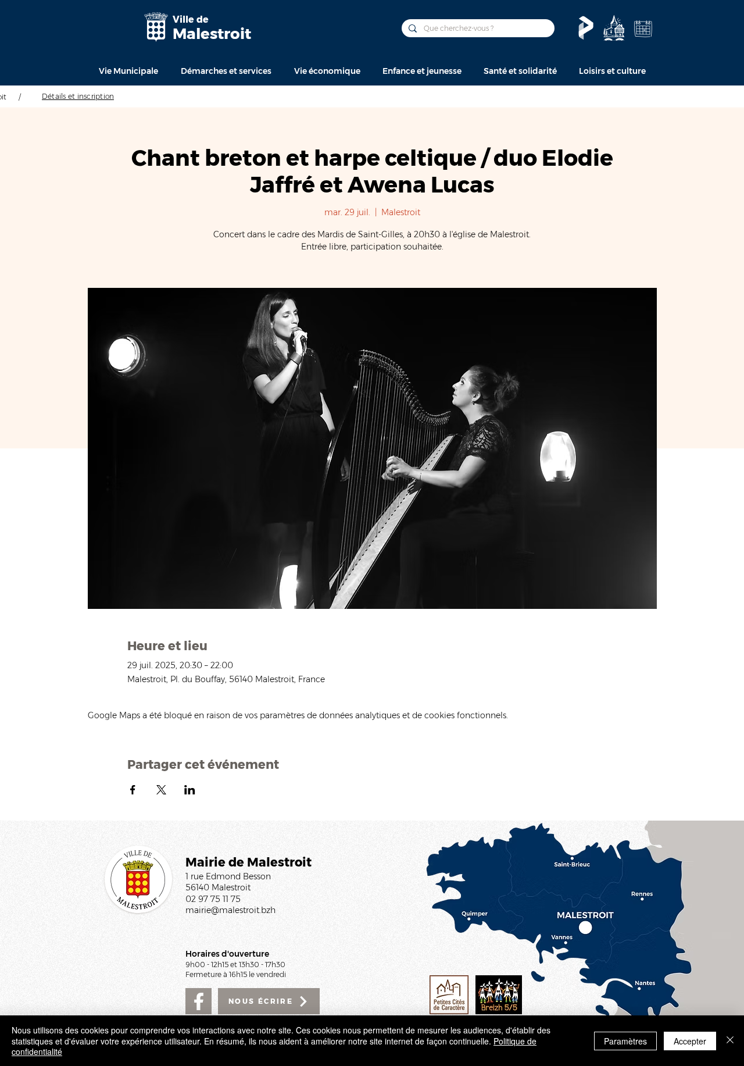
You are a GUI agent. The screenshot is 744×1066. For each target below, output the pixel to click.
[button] (128, 70)
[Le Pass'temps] (586, 28)
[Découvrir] (614, 28)
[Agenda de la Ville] (643, 28)
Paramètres (625, 1041)
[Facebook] (198, 1001)
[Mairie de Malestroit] (156, 27)
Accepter (690, 1041)
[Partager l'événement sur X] (161, 789)
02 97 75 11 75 (213, 899)
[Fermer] (730, 1041)
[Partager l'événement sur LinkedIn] (189, 789)
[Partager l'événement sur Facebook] (132, 789)
